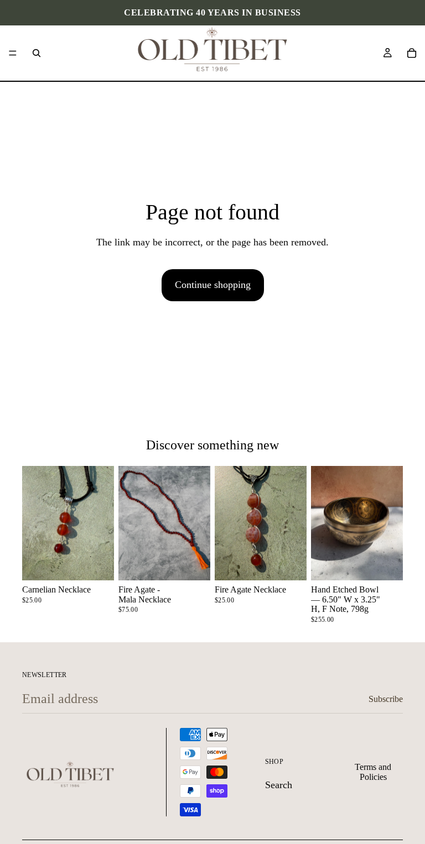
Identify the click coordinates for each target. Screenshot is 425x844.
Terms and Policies (373, 772)
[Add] (97, 563)
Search (278, 785)
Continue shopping (213, 284)
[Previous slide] (34, 523)
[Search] (36, 53)
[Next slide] (102, 523)
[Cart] (412, 53)
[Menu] (12, 53)
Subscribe (386, 699)
